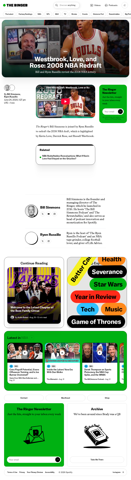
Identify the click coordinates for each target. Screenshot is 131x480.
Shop (107, 398)
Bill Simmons (13, 94)
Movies (74, 14)
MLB (57, 14)
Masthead (65, 398)
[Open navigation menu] (125, 5)
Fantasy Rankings (25, 14)
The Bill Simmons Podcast (94, 379)
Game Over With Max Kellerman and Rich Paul (24, 378)
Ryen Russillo (11, 96)
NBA (39, 14)
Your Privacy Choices (35, 472)
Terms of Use (12, 472)
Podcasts (113, 5)
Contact (24, 398)
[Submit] (120, 111)
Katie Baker (23, 317)
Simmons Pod (98, 14)
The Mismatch (52, 379)
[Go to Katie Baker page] (12, 317)
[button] (66, 5)
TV (65, 14)
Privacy (22, 472)
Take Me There (97, 459)
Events (85, 14)
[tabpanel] (65, 157)
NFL (48, 14)
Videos (97, 5)
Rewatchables (114, 14)
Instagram (117, 472)
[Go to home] (15, 5)
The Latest (9, 14)
